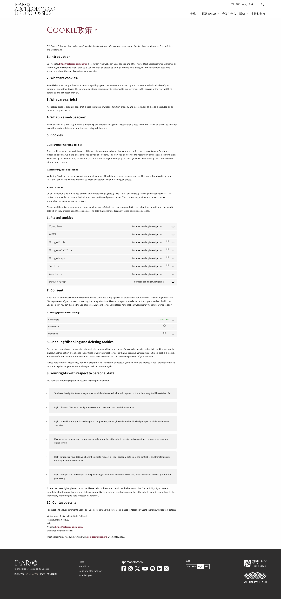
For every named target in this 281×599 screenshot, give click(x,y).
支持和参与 (258, 14)
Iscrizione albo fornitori (90, 571)
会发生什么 (229, 14)
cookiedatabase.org (97, 537)
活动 (242, 14)
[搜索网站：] (262, 4)
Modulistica (85, 566)
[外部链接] (124, 571)
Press (81, 562)
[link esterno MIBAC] (248, 577)
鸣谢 (42, 574)
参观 (193, 14)
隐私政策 (19, 574)
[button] (198, 14)
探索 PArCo (209, 14)
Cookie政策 (32, 574)
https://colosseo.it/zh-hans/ (73, 64)
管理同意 (52, 574)
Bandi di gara (85, 575)
